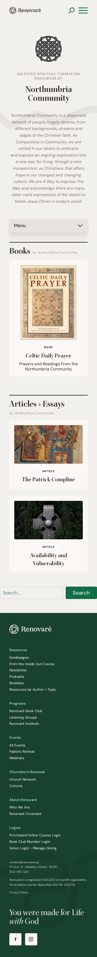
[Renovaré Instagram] (31, 939)
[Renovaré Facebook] (15, 939)
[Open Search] (71, 10)
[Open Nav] (83, 10)
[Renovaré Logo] (25, 10)
